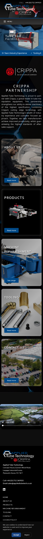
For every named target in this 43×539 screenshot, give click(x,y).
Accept (16, 535)
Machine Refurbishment (14, 508)
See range (11, 280)
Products (8, 505)
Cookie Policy (10, 520)
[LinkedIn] (4, 489)
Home (5, 497)
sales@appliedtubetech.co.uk (20, 483)
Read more (11, 180)
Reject (26, 535)
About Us (7, 501)
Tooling (7, 512)
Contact (7, 516)
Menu (9, 21)
